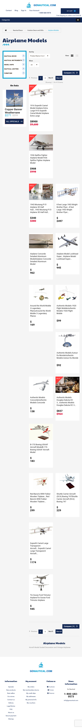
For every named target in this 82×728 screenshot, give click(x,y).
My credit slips (31, 693)
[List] (77, 55)
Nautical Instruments (13, 60)
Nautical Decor (18, 30)
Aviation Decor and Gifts (35, 30)
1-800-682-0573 (45, 13)
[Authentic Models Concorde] (41, 385)
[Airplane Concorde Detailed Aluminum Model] (41, 241)
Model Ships (9, 65)
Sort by (31, 52)
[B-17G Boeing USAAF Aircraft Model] (41, 432)
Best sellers (11, 693)
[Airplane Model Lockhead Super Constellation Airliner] (67, 241)
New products (11, 690)
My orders (31, 687)
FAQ (11, 709)
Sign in (23, 10)
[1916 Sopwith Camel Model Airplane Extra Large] (41, 93)
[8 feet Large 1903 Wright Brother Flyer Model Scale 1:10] (67, 192)
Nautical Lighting (11, 69)
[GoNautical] (41, 5)
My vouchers (31, 703)
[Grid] (72, 55)
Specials (11, 687)
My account (31, 681)
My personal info (31, 699)
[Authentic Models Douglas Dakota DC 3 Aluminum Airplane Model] (67, 385)
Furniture (8, 73)
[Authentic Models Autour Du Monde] (67, 340)
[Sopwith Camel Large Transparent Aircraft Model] (41, 530)
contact (9, 10)
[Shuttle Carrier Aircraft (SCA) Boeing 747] (67, 481)
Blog (16, 10)
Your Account (34, 10)
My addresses (31, 696)
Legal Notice (11, 706)
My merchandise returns (31, 690)
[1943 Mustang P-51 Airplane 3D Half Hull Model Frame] (41, 192)
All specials (12, 121)
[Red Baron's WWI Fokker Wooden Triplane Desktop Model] (41, 481)
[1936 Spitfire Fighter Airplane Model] (41, 142)
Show (31, 61)
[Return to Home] (6, 30)
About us (11, 712)
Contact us (11, 699)
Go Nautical (71, 689)
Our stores (10, 696)
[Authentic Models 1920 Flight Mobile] (67, 293)
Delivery (11, 703)
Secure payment (11, 716)
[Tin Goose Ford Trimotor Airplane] (41, 582)
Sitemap (11, 719)
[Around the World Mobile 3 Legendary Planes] (41, 293)
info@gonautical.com (71, 700)
